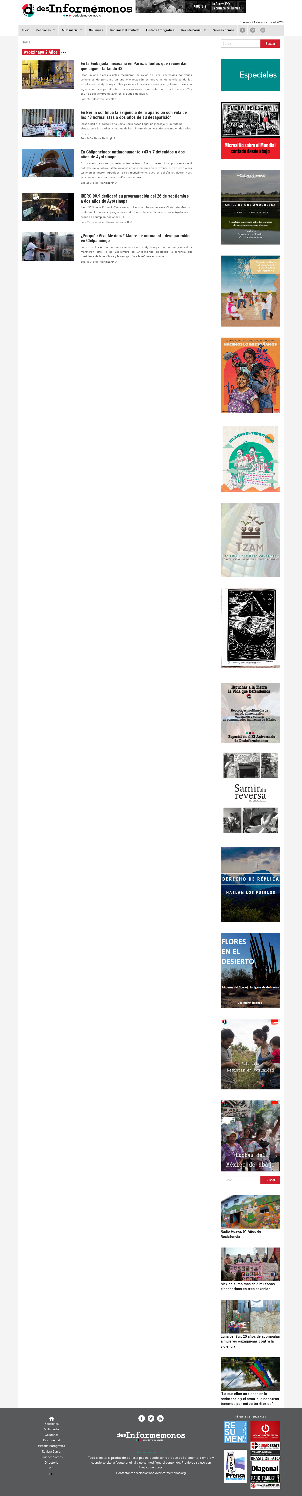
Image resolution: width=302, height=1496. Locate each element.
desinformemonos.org (151, 1452)
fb (242, 30)
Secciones (52, 1424)
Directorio (51, 1463)
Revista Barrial (191, 30)
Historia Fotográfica (160, 30)
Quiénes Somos (223, 30)
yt (262, 30)
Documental (51, 1440)
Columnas (96, 30)
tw (252, 30)
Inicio (25, 30)
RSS (51, 1468)
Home (26, 42)
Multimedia (70, 30)
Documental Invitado (124, 30)
